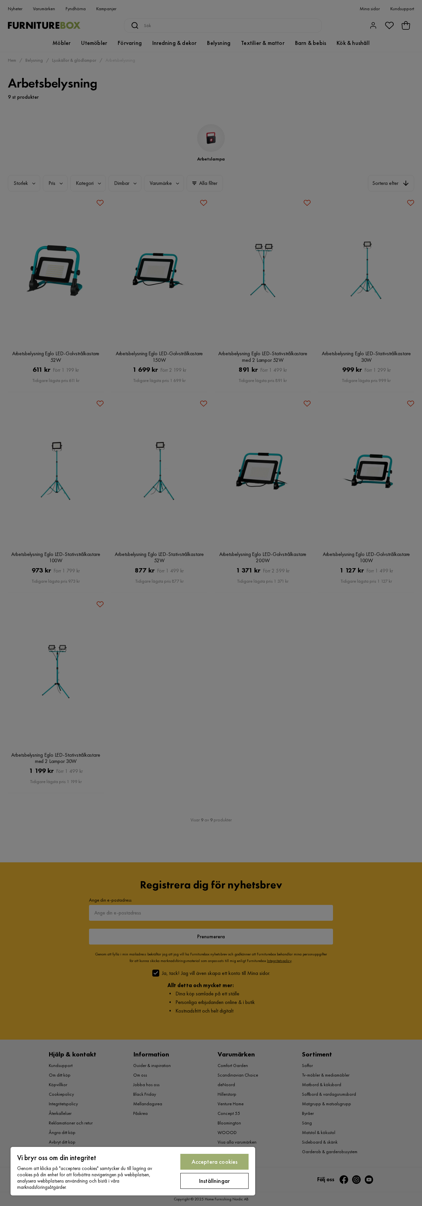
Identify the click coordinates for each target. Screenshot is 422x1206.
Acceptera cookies (215, 1161)
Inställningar (214, 1181)
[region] (133, 1171)
